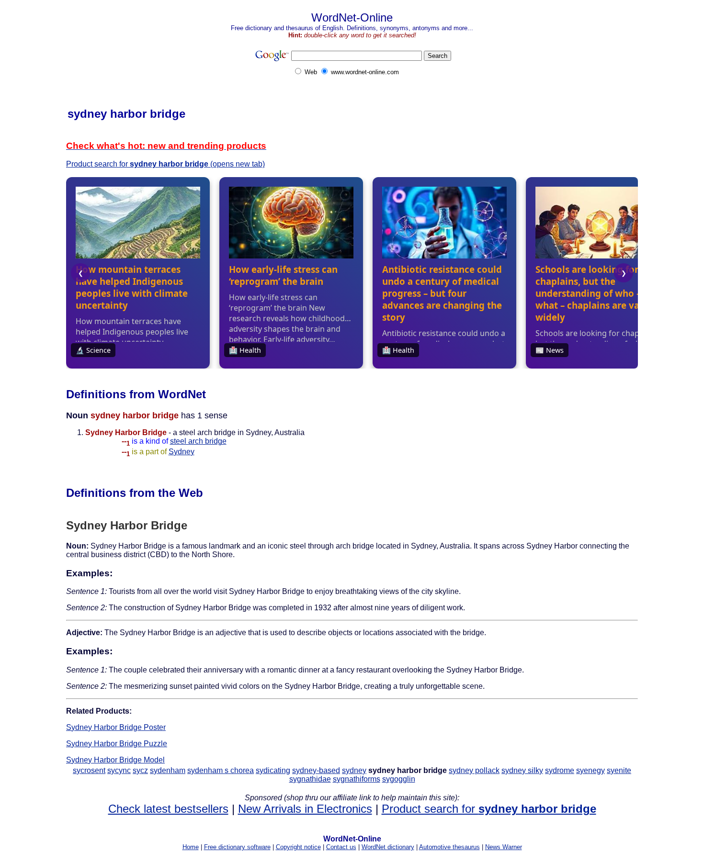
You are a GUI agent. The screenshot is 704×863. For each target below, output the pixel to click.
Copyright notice (298, 847)
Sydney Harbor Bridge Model (115, 760)
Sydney (181, 452)
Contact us (341, 847)
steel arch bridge (198, 441)
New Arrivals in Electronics (305, 808)
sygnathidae (310, 779)
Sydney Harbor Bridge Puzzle (116, 744)
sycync (119, 770)
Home (190, 847)
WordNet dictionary (388, 847)
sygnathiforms (356, 779)
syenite (619, 770)
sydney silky (522, 770)
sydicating (273, 770)
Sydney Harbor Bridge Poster (116, 727)
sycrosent (89, 770)
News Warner (503, 847)
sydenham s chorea (220, 770)
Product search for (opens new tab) (165, 164)
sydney (354, 770)
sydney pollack (474, 770)
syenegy (590, 770)
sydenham (167, 770)
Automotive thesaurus (449, 847)
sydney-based (316, 770)
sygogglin (398, 779)
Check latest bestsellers (168, 808)
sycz (140, 770)
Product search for (489, 808)
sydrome (559, 770)
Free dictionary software (237, 847)
